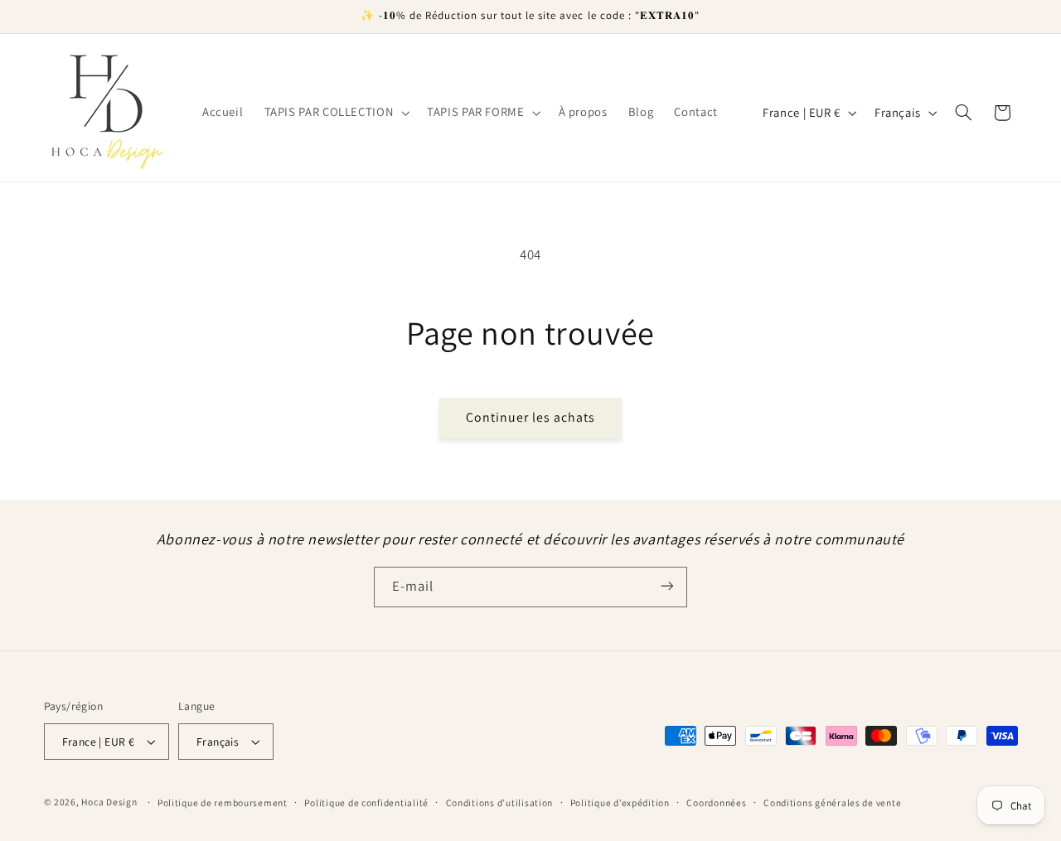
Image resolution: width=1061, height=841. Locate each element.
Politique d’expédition (620, 802)
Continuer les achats (531, 417)
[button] (335, 112)
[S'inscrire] (667, 586)
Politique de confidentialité (366, 802)
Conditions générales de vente (832, 802)
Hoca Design (109, 801)
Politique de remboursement (222, 802)
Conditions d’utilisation (500, 802)
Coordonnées (716, 802)
